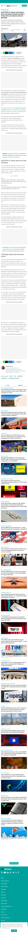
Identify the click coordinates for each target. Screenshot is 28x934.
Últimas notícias (5, 880)
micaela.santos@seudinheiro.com (12, 367)
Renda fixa (3, 897)
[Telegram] (13, 872)
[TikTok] (10, 872)
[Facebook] (18, 872)
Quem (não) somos (5, 917)
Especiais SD (4, 903)
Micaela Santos (4, 28)
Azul (11, 376)
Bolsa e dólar (4, 883)
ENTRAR (24, 5)
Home (2, 878)
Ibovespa (20, 376)
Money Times (4, 914)
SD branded (3, 909)
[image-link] (14, 401)
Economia (3, 895)
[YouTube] (5, 872)
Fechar (14, 930)
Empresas (3, 889)
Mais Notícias (14, 863)
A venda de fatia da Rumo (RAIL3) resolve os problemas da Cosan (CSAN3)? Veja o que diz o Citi (14, 187)
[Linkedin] (8, 872)
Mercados (4, 378)
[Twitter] (16, 872)
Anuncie (3, 912)
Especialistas (4, 900)
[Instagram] (2, 872)
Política (3, 892)
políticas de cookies (6, 928)
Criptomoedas (4, 886)
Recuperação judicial (14, 378)
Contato (3, 920)
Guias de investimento (6, 906)
